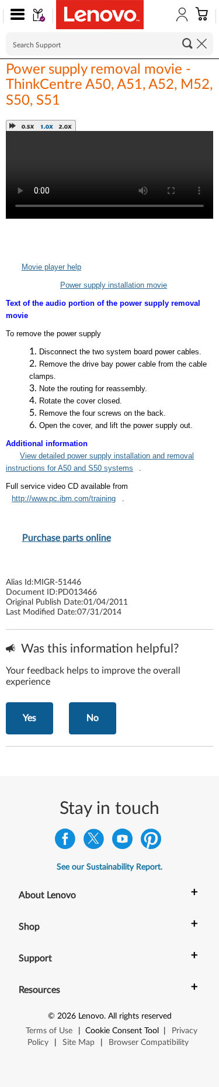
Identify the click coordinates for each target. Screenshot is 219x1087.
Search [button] (187, 43)
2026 (66, 1016)
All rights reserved (140, 1016)
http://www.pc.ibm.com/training (64, 498)
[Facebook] (65, 841)
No (92, 718)
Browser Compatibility (149, 1042)
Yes (29, 718)
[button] (15, 16)
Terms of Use (49, 1031)
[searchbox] (109, 44)
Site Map (78, 1042)
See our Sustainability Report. (109, 867)
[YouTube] (122, 841)
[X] (94, 841)
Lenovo (91, 1016)
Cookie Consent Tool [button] (122, 1031)
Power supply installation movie (113, 285)
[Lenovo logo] (100, 14)
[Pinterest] (151, 841)
